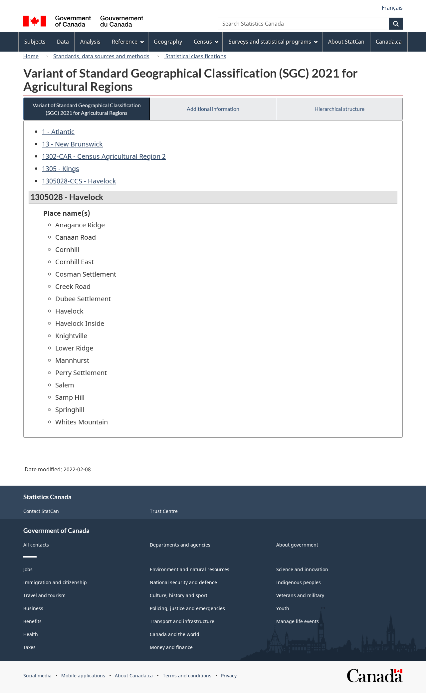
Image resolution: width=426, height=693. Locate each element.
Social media (37, 675)
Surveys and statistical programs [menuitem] (270, 41)
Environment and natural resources (189, 569)
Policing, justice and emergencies (187, 608)
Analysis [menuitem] (90, 41)
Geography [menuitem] (168, 41)
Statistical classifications (195, 56)
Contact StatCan (41, 511)
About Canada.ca (134, 675)
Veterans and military (300, 595)
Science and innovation (302, 569)
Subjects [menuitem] (35, 41)
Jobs (28, 569)
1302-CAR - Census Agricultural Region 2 (104, 156)
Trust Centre (164, 511)
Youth (282, 608)
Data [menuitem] (63, 41)
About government (297, 545)
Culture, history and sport (178, 595)
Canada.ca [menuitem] (389, 41)
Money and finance (171, 647)
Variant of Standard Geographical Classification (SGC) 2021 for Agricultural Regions (87, 109)
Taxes (29, 647)
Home (31, 56)
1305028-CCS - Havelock (79, 180)
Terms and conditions (187, 675)
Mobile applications (83, 675)
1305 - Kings (60, 168)
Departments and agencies (180, 545)
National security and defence (183, 582)
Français (392, 7)
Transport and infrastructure (182, 621)
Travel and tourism (44, 595)
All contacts (36, 545)
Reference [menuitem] (124, 41)
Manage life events (297, 621)
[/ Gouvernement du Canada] (83, 22)
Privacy (229, 675)
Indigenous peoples (298, 582)
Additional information (213, 109)
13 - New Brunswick (72, 143)
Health (30, 634)
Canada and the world (174, 634)
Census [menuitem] (203, 41)
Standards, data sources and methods (101, 56)
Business (33, 608)
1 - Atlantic (58, 131)
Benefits (32, 621)
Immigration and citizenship (55, 582)
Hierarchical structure (339, 109)
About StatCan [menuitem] (346, 41)
